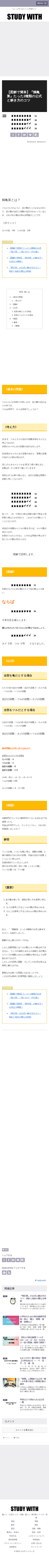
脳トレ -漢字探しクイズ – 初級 (36, 1516)
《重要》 (17, 326)
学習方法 (12, 1536)
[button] (36, 135)
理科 (36, 1525)
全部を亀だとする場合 (22, 311)
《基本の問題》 (18, 297)
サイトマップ (36, 1547)
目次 (21, 292)
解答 (15, 322)
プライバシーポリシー (13, 1543)
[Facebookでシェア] (18, 135)
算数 (6, 1250)
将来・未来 (36, 1532)
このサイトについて (36, 1536)
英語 (13, 1529)
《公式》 (15, 308)
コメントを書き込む (24, 1430)
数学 (13, 1525)
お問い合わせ (36, 1543)
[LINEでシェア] (30, 135)
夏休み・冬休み (13, 1532)
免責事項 (12, 1547)
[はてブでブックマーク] (24, 135)
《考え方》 (18, 301)
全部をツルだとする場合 (23, 315)
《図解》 (15, 304)
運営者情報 (12, 1540)
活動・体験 (36, 1529)
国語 (13, 1521)
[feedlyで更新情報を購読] (4, 1272)
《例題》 (15, 319)
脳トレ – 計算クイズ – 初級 (13, 1514)
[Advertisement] (24, 48)
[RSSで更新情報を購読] (9, 1272)
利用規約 (36, 1540)
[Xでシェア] (13, 135)
